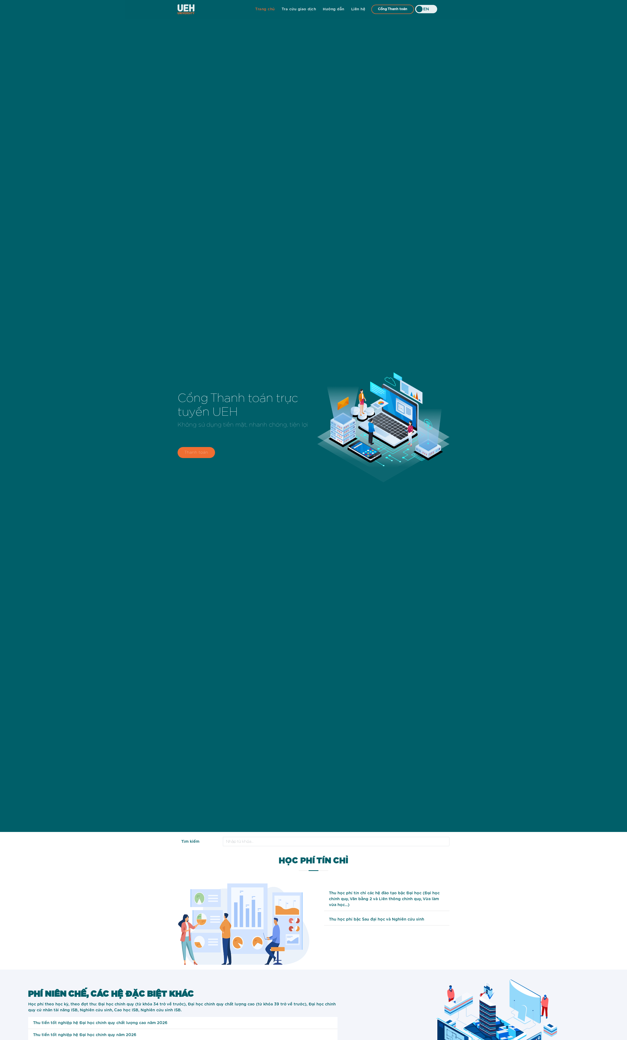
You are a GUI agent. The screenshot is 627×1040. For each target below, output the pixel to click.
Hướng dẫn (333, 9)
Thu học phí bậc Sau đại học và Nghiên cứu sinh (376, 919)
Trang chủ (265, 9)
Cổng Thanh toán (392, 9)
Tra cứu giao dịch (299, 9)
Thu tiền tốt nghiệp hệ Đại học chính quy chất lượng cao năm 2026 (100, 1023)
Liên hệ (358, 9)
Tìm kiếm (190, 841)
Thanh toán (196, 452)
